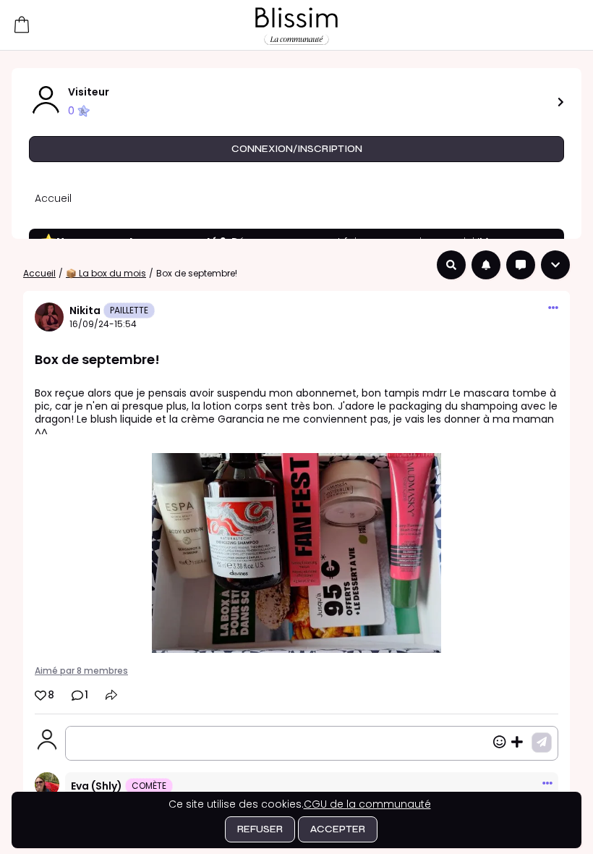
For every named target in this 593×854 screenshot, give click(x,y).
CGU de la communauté (367, 804)
